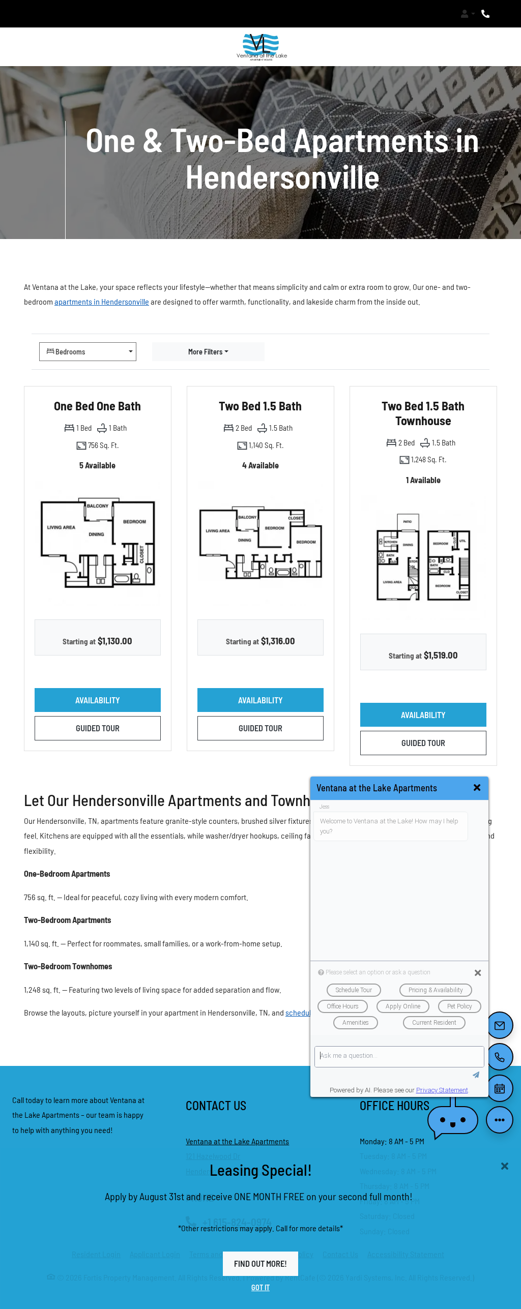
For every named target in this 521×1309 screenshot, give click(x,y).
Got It (260, 1287)
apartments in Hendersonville (101, 301)
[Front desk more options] (499, 1120)
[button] (467, 13)
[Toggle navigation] (34, 13)
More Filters (205, 351)
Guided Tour (118, 728)
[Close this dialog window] (477, 788)
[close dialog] (504, 1166)
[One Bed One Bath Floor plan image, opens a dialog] (98, 543)
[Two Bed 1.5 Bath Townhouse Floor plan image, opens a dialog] (423, 557)
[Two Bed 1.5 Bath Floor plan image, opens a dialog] (260, 543)
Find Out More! (260, 1263)
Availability (118, 700)
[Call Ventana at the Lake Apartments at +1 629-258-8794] (486, 13)
